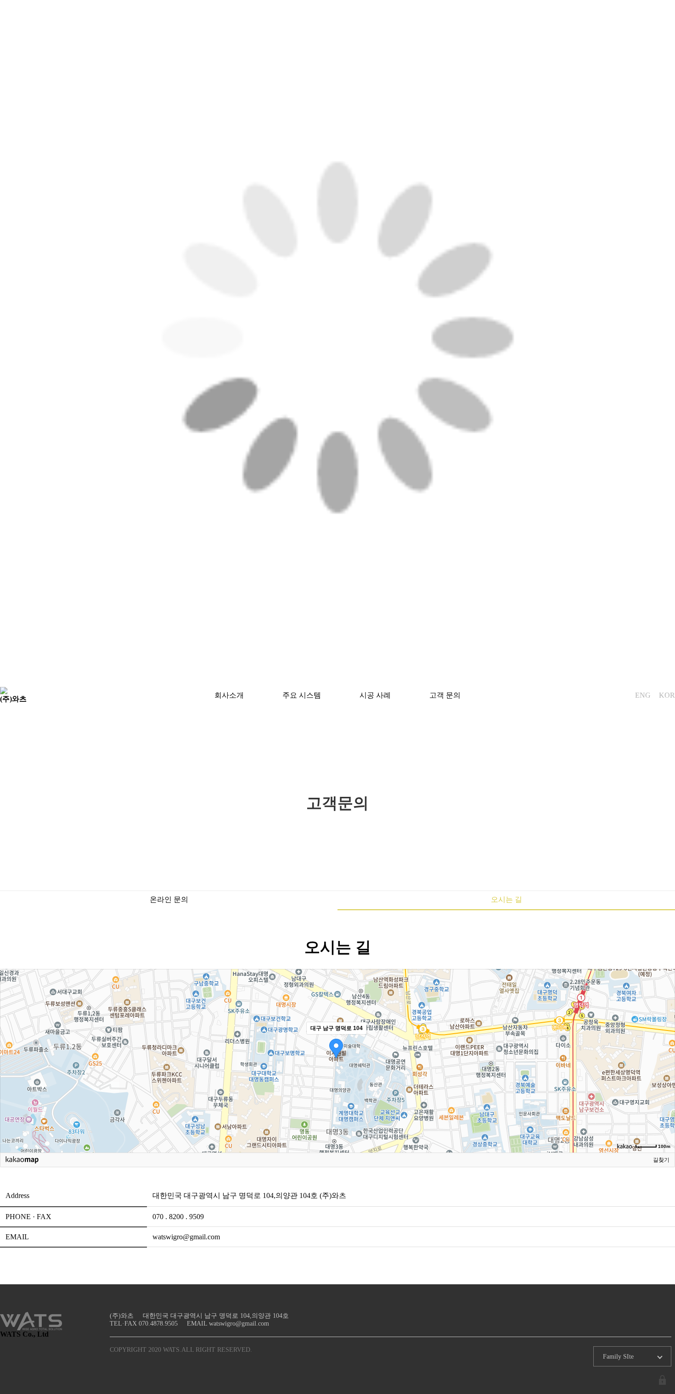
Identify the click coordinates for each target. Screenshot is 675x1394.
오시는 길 (506, 899)
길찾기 (661, 1160)
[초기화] (663, 1077)
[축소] (663, 1059)
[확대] (663, 1044)
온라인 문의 (169, 899)
